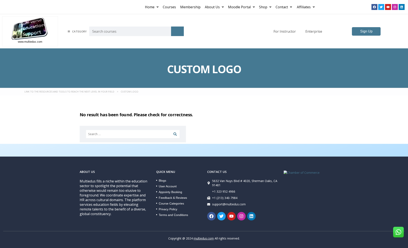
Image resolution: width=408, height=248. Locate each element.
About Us (212, 7)
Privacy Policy (168, 209)
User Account (168, 186)
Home (149, 7)
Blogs (162, 180)
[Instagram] (395, 7)
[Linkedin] (402, 7)
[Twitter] (381, 7)
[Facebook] (374, 7)
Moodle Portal (239, 7)
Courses (169, 7)
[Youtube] (388, 7)
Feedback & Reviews (173, 197)
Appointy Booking (170, 192)
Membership (190, 7)
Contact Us (217, 172)
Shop (263, 7)
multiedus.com (204, 238)
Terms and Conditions (173, 215)
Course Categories (171, 203)
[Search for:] (133, 134)
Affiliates (304, 7)
